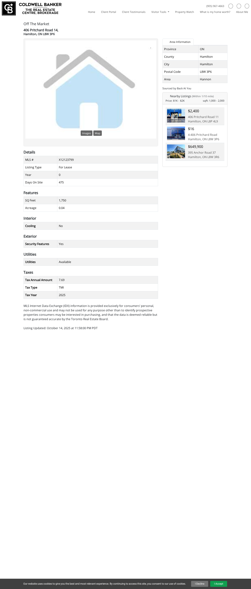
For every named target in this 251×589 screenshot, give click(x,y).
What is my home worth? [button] (215, 12)
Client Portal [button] (108, 12)
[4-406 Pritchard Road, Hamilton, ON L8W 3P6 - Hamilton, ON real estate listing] (176, 133)
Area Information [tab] (180, 42)
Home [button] (91, 12)
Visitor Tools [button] (159, 12)
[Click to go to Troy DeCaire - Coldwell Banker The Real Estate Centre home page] (32, 8)
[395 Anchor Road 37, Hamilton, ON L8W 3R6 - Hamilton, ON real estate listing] (176, 151)
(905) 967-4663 (215, 6)
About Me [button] (242, 12)
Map (97, 133)
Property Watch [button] (184, 12)
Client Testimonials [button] (134, 12)
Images (86, 133)
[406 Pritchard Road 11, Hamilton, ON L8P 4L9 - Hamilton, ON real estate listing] (176, 115)
